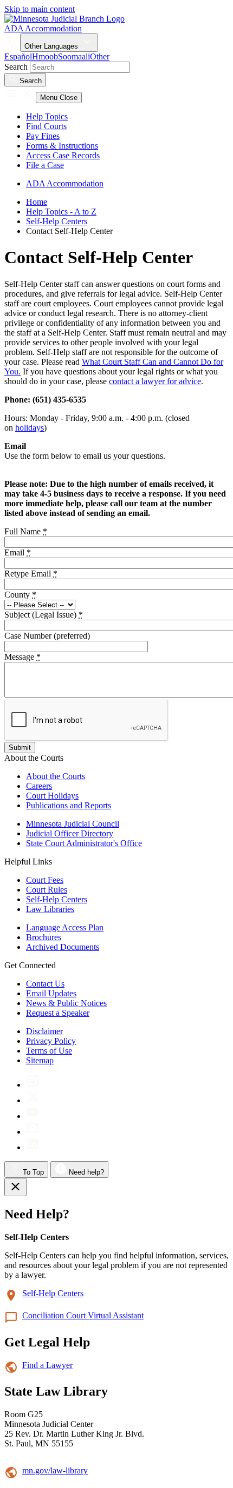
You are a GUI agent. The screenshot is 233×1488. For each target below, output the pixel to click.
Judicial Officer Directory (69, 833)
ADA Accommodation (43, 28)
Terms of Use (49, 1050)
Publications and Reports (68, 805)
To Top (32, 1172)
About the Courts (55, 776)
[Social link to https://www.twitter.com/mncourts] (33, 1100)
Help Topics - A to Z (61, 211)
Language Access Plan (64, 927)
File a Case (45, 165)
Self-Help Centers (56, 221)
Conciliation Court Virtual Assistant (83, 1315)
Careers (39, 785)
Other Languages (52, 46)
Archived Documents (62, 946)
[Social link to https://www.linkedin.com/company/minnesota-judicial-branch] (33, 1147)
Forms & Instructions (62, 145)
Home (36, 201)
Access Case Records (63, 155)
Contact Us (45, 983)
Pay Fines (43, 135)
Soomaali (74, 56)
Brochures (43, 937)
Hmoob (45, 56)
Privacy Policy (51, 1040)
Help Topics (47, 116)
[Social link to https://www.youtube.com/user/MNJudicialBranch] (33, 1116)
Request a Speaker (57, 1012)
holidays (29, 427)
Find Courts (46, 126)
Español (18, 56)
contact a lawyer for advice (155, 381)
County (20, 594)
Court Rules (46, 889)
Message (22, 656)
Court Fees (44, 879)
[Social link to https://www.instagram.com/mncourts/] (33, 1084)
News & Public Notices (66, 1003)
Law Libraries (50, 909)
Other (99, 56)
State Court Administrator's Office (84, 843)
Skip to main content (39, 9)
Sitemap (40, 1060)
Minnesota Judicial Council (72, 823)
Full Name (25, 531)
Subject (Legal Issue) (43, 614)
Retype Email (30, 573)
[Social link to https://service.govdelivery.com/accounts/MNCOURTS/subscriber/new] (33, 1131)
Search (16, 66)
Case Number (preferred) (47, 635)
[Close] (15, 1187)
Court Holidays (52, 795)
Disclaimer (44, 1031)
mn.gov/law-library (55, 1470)
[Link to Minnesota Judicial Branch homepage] (64, 18)
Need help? (85, 1172)
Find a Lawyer (47, 1365)
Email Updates (51, 993)
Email (17, 552)
